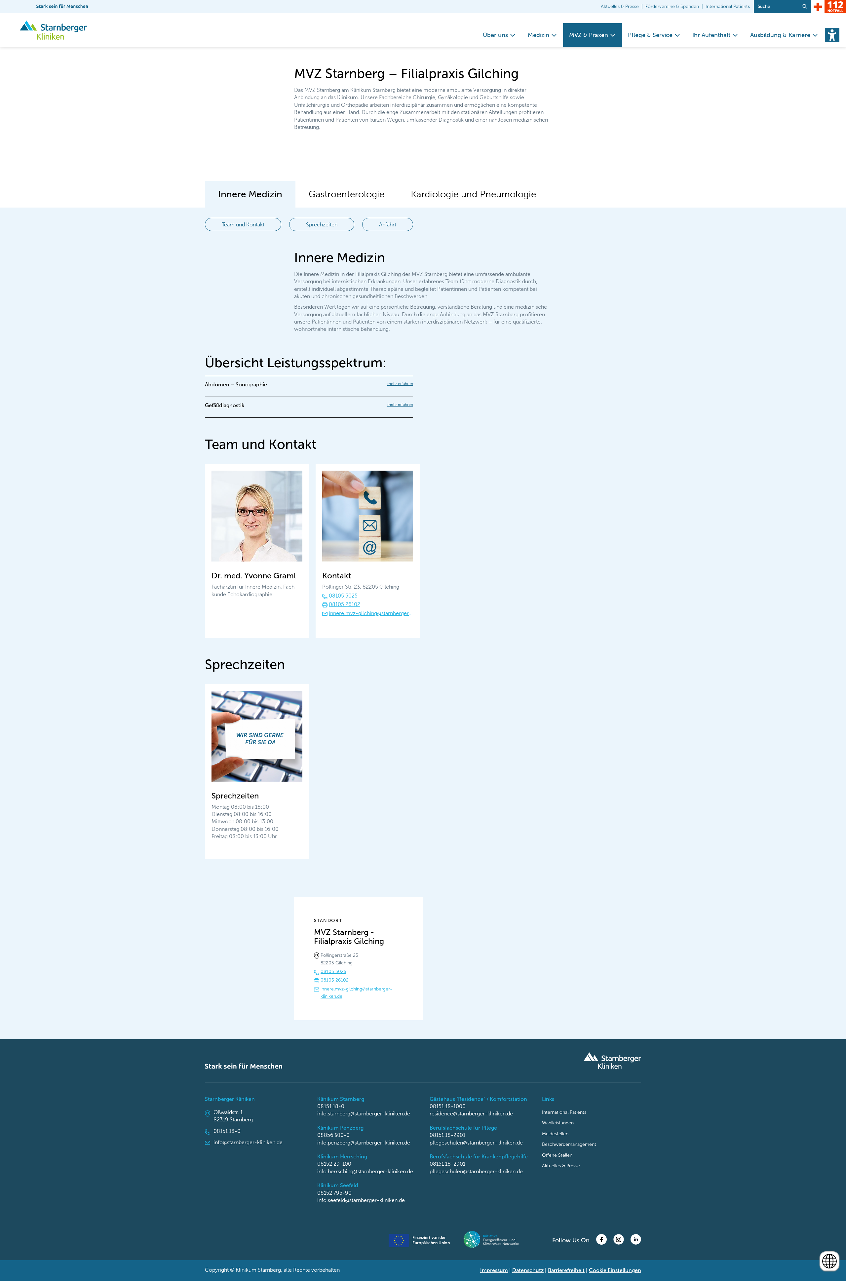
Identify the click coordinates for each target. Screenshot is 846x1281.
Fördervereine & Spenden (672, 6)
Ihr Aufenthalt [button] (711, 35)
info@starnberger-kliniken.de (248, 1142)
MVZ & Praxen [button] (588, 35)
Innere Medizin (250, 194)
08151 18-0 (227, 1131)
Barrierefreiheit (566, 1270)
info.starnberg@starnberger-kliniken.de (363, 1113)
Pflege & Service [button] (650, 35)
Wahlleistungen (558, 1122)
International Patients (728, 6)
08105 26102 (344, 604)
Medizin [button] (538, 35)
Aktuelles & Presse (620, 6)
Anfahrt (387, 224)
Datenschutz (528, 1270)
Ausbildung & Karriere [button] (780, 35)
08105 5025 (343, 596)
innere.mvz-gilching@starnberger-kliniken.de (371, 613)
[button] (832, 35)
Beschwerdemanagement (569, 1144)
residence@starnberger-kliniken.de (471, 1113)
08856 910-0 (333, 1135)
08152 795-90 (334, 1193)
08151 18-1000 (448, 1106)
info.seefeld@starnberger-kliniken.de (361, 1200)
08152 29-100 (334, 1164)
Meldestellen (555, 1133)
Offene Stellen (557, 1155)
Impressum (494, 1270)
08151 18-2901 (447, 1135)
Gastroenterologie (346, 194)
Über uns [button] (495, 35)
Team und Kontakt (243, 224)
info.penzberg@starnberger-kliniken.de (363, 1142)
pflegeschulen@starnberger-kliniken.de (476, 1142)
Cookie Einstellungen (615, 1270)
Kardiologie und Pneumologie (473, 194)
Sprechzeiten (321, 224)
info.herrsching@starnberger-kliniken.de (365, 1171)
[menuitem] (499, 35)
